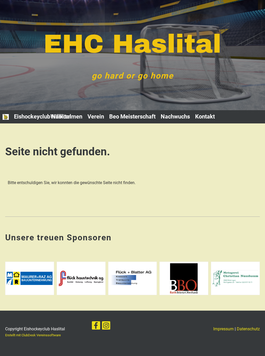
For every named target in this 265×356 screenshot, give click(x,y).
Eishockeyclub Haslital (42, 116)
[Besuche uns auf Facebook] (96, 327)
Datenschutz (248, 328)
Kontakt (205, 116)
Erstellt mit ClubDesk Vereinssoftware (33, 335)
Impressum (223, 328)
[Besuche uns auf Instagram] (106, 327)
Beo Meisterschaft (132, 116)
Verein (95, 116)
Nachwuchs (175, 116)
